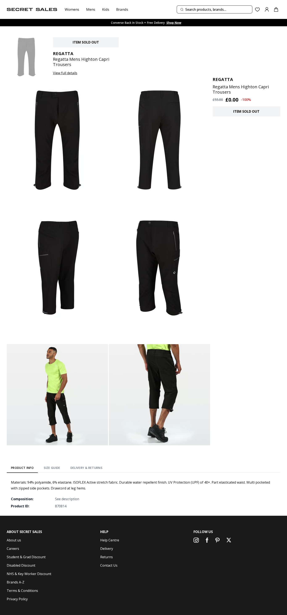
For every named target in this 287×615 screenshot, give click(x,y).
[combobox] (214, 9)
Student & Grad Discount (26, 557)
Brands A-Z (15, 582)
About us (14, 540)
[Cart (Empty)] (276, 9)
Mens (90, 9)
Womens (72, 9)
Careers (13, 548)
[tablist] (57, 468)
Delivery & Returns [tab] (86, 468)
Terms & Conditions (22, 590)
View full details (65, 73)
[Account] (267, 9)
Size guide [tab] (52, 468)
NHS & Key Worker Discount (29, 573)
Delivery (106, 548)
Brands (122, 9)
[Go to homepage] (32, 9)
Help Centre (109, 540)
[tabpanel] (143, 494)
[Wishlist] (257, 9)
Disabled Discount (21, 565)
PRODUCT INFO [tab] (22, 468)
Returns (106, 557)
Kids (105, 9)
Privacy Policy (17, 599)
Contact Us (108, 565)
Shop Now (173, 23)
